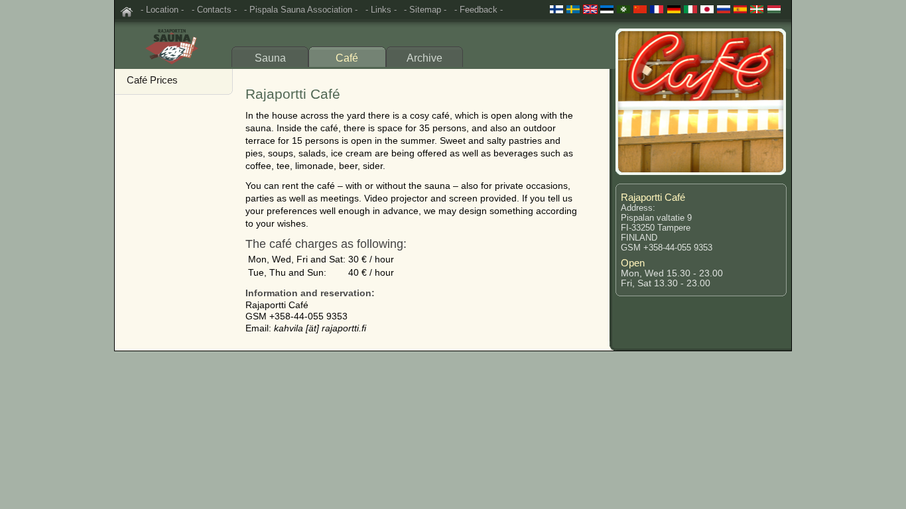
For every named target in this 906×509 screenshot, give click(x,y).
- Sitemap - (425, 10)
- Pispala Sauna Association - (300, 10)
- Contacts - (214, 10)
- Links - (381, 10)
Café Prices (152, 79)
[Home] (126, 12)
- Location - (162, 10)
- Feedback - (478, 10)
